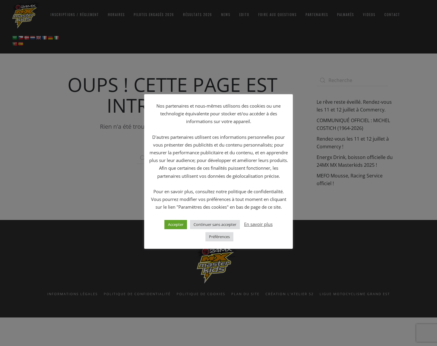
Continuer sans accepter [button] (215, 224)
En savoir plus (258, 224)
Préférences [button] (219, 236)
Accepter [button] (175, 224)
